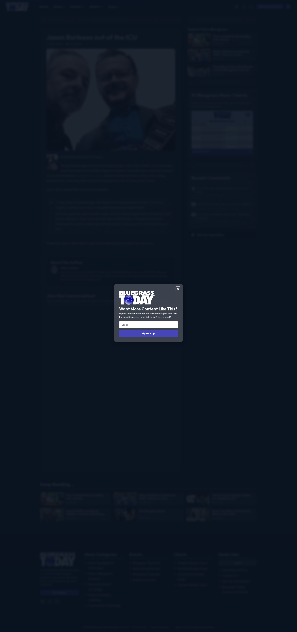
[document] (148, 316)
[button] (178, 289)
